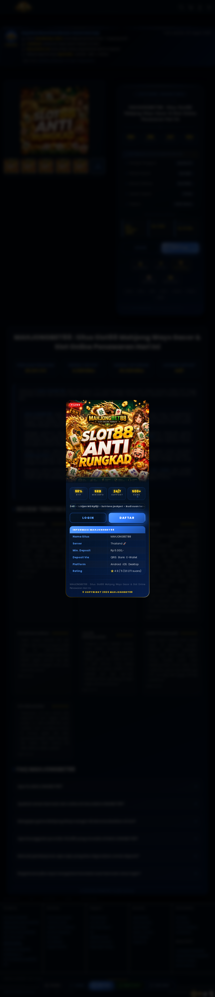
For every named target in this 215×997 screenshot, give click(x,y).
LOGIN (88, 518)
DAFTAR (126, 518)
